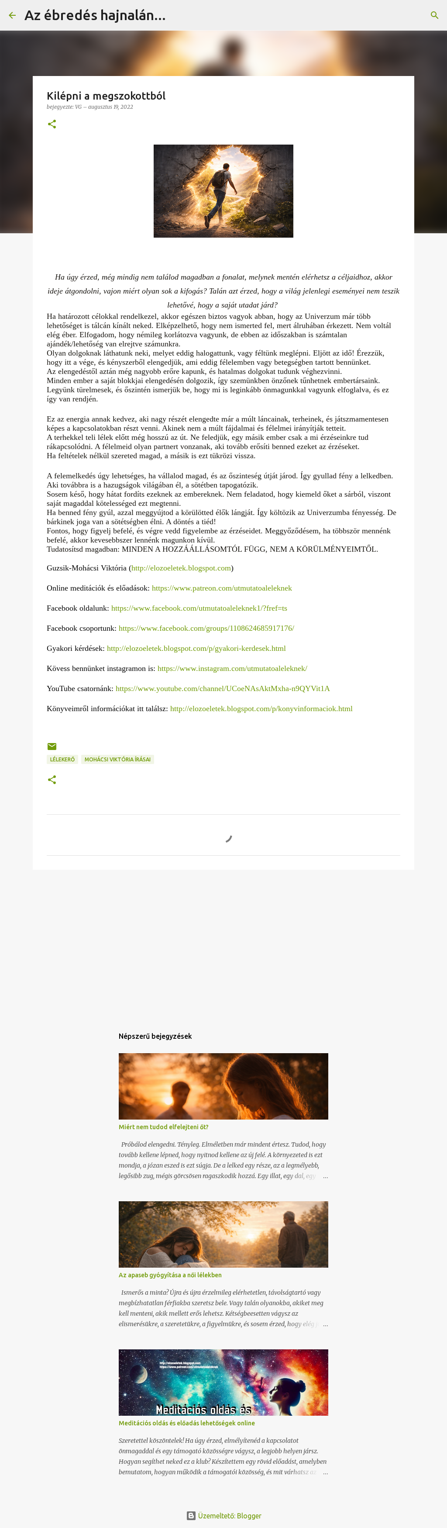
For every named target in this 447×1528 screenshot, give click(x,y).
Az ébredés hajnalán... (95, 15)
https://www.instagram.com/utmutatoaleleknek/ (232, 668)
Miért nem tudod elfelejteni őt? (164, 1127)
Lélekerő (62, 759)
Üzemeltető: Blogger (228, 1516)
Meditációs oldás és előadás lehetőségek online (187, 1423)
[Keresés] (178, 15)
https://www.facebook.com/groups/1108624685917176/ (206, 628)
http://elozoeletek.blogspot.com (181, 567)
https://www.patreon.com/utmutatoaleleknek (222, 588)
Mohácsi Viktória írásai (118, 759)
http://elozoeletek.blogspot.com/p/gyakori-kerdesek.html (196, 648)
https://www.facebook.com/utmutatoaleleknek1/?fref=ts (199, 608)
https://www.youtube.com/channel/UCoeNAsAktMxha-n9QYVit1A (223, 688)
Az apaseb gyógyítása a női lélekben (170, 1275)
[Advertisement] (223, 944)
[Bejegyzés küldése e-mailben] (52, 750)
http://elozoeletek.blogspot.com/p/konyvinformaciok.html (261, 708)
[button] (52, 125)
